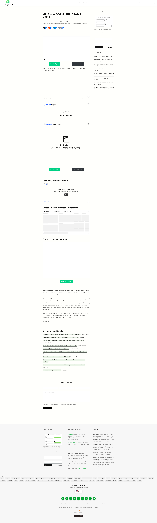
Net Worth (10, 480)
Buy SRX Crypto (54, 64)
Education (70, 478)
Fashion (84, 478)
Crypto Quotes (49, 415)
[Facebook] (51, 28)
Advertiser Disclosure (66, 22)
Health (108, 478)
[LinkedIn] (86, 498)
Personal (33, 480)
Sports (114, 480)
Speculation (108, 480)
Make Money (143, 478)
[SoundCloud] (94, 498)
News (16, 480)
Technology (127, 480)
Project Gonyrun (103, 503)
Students (120, 480)
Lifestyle (132, 478)
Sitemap (95, 503)
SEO (86, 480)
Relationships (66, 480)
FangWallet (70, 434)
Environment (77, 478)
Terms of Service (86, 503)
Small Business (100, 480)
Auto (2, 478)
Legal (126, 478)
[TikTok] (90, 498)
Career (37, 478)
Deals (59, 478)
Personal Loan (40, 480)
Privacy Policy (76, 503)
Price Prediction (78, 64)
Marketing (151, 478)
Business (31, 478)
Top (79, 519)
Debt (64, 478)
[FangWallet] (8, 3)
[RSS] (78, 498)
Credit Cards (43, 478)
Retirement (74, 480)
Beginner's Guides (15, 478)
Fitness (89, 478)
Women (139, 480)
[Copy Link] (61, 28)
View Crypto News (66, 281)
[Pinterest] (74, 498)
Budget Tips (24, 478)
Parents (27, 480)
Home (44, 415)
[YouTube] (82, 498)
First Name (97, 36)
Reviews (81, 480)
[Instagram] (70, 498)
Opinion (21, 480)
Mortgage (3, 480)
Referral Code (58, 480)
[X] (44, 28)
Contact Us (68, 503)
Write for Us (46, 321)
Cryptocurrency (52, 478)
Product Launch (49, 480)
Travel (133, 480)
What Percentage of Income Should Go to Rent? (103, 56)
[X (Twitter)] (66, 498)
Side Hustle (92, 480)
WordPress (95, 507)
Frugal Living (101, 478)
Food (95, 478)
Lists (137, 478)
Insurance (114, 478)
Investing (121, 478)
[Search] (154, 3)
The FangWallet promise (73, 442)
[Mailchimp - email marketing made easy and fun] (110, 48)
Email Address (98, 41)
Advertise (59, 503)
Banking (7, 478)
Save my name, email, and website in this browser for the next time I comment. (60, 404)
